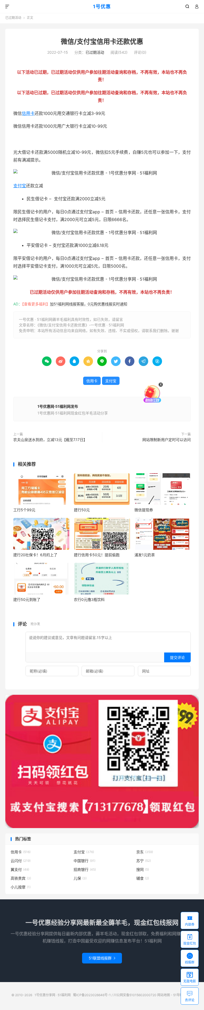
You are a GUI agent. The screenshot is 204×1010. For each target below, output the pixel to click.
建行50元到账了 (26, 599)
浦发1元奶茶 (144, 554)
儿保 (80, 878)
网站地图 (163, 995)
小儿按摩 (21, 887)
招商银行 (85, 869)
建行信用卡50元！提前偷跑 (97, 554)
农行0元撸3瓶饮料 (89, 599)
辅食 (142, 878)
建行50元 (82, 510)
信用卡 (28, 113)
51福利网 (22, 139)
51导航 (178, 995)
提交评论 (177, 657)
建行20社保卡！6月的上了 (35, 554)
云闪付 (21, 860)
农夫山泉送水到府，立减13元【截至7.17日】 (50, 439)
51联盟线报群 (102, 958)
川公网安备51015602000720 (134, 995)
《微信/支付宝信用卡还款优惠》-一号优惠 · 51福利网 (80, 325)
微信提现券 (143, 510)
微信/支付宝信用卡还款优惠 (102, 41)
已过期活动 (13, 18)
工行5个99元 (24, 510)
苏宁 (143, 860)
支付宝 (19, 185)
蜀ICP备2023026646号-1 (92, 995)
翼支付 (20, 869)
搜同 (142, 869)
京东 (144, 852)
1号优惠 (102, 6)
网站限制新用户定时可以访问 (166, 439)
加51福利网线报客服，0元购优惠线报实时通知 (88, 304)
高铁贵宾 (21, 878)
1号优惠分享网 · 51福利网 (53, 995)
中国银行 (84, 860)
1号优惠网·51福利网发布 (57, 406)
